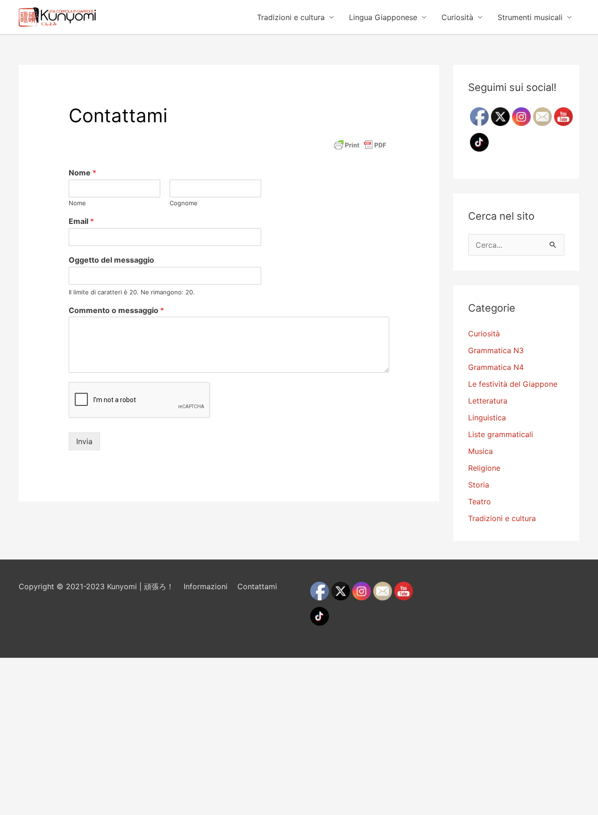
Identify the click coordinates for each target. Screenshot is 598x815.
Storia (478, 484)
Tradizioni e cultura (291, 17)
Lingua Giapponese (383, 17)
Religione (484, 468)
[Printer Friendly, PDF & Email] (360, 145)
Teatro (479, 501)
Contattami (257, 586)
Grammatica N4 (496, 367)
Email (81, 221)
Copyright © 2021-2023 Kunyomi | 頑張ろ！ (96, 586)
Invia (84, 441)
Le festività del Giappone (512, 384)
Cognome (184, 203)
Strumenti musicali (530, 17)
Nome (82, 172)
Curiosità (457, 17)
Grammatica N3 (496, 350)
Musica (480, 451)
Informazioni (206, 586)
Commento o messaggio (116, 310)
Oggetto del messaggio (111, 260)
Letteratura (487, 400)
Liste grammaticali (500, 434)
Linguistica (487, 417)
